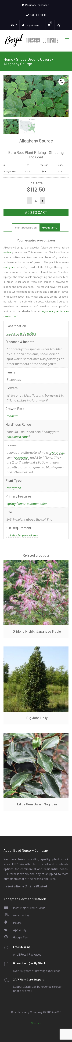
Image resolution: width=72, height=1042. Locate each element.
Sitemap (36, 1022)
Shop (20, 59)
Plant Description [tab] (26, 227)
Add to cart (36, 212)
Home (8, 59)
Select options (36, 592)
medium (12, 416)
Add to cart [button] (36, 679)
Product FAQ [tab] (49, 227)
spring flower (15, 503)
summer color (37, 503)
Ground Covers (39, 59)
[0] (49, 25)
